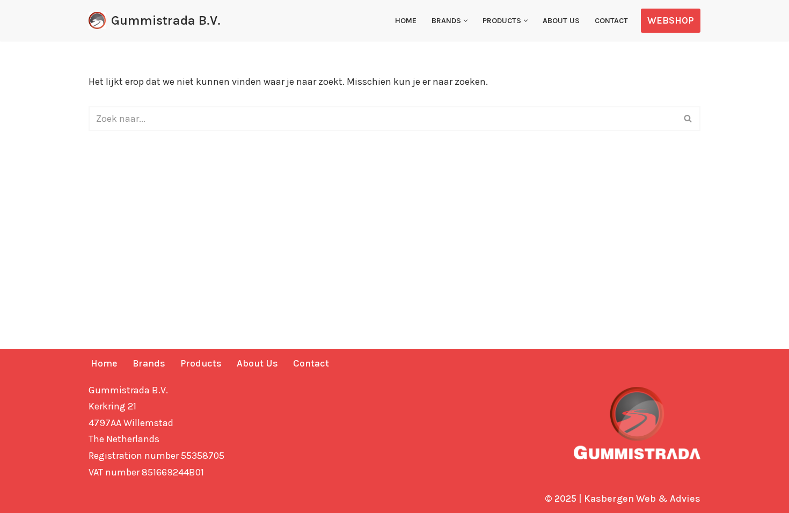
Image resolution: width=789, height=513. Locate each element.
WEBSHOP (670, 20)
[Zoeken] (688, 118)
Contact (611, 20)
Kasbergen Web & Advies (642, 498)
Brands (149, 363)
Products (201, 363)
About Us (561, 20)
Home (406, 20)
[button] (465, 21)
